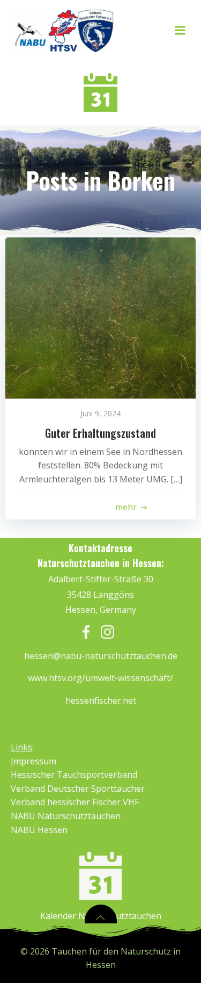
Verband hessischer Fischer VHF (75, 802)
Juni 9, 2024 (100, 413)
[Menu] (180, 30)
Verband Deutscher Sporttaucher (78, 788)
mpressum (33, 761)
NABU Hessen (39, 830)
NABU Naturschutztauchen (66, 816)
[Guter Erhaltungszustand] (100, 317)
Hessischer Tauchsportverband (74, 774)
